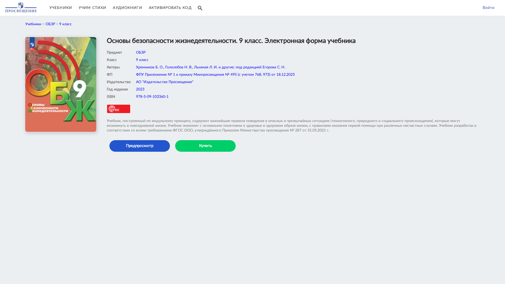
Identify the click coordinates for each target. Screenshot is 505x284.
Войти (488, 8)
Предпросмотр (139, 146)
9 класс (65, 24)
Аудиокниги (127, 8)
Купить (205, 146)
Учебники (60, 8)
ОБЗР (50, 24)
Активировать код (170, 8)
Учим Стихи (92, 8)
